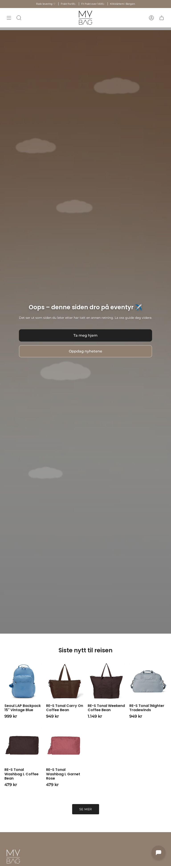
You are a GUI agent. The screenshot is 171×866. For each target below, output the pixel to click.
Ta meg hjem (85, 335)
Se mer (85, 809)
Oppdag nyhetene (85, 351)
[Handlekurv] (162, 18)
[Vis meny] (8, 18)
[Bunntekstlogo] (13, 857)
